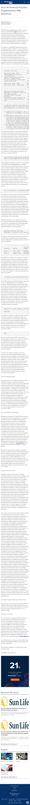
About (15, 789)
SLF (15, 32)
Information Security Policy (22, 799)
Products (15, 787)
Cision (17, 803)
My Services (14, 790)
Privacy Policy (12, 799)
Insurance (18, 761)
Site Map (11, 801)
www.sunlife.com (20, 443)
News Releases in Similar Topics (8, 777)
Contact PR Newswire (15, 786)
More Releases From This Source (8, 744)
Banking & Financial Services (7, 761)
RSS (15, 801)
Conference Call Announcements (4, 773)
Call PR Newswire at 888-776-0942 (15, 794)
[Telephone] (24, 2)
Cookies (19, 801)
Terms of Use (4, 799)
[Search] (28, 2)
